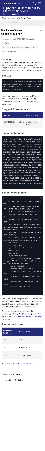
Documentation (10, 51)
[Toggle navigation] (39, 3)
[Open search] (34, 3)
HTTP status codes (17, 363)
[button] (22, 23)
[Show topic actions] (42, 30)
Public (7, 43)
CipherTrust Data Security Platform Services (20, 47)
